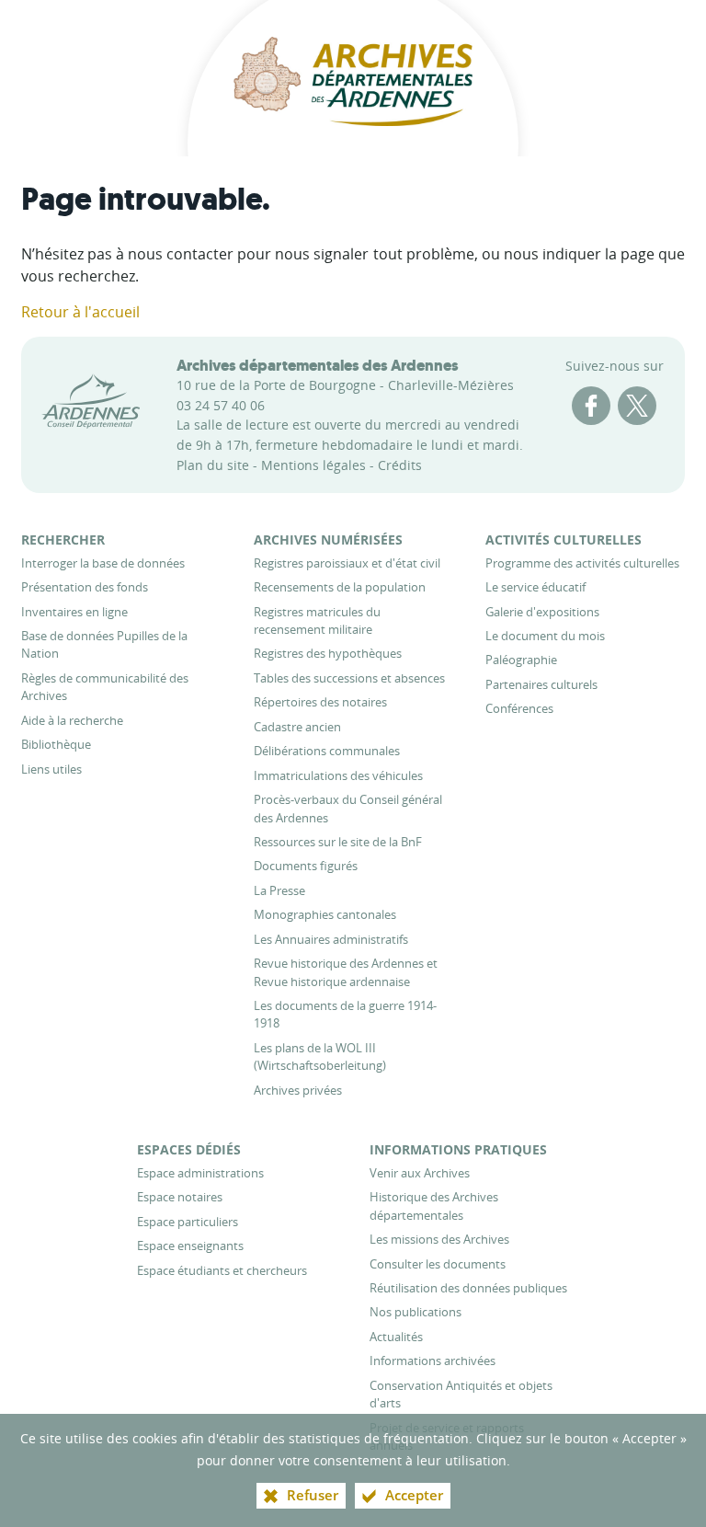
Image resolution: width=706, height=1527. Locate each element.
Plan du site (212, 465)
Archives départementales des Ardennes (317, 365)
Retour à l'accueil (80, 312)
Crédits (400, 465)
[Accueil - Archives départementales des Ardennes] (353, 78)
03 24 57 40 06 (220, 405)
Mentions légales (313, 465)
